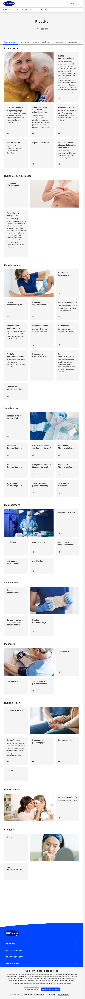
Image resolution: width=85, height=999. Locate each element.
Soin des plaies (58, 42)
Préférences (28, 995)
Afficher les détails (63, 995)
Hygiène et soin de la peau (41, 42)
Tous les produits (10, 42)
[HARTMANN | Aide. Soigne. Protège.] (9, 3)
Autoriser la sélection (31, 989)
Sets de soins (72, 42)
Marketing (52, 995)
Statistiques (40, 995)
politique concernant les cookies (61, 983)
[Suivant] (82, 42)
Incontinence (24, 42)
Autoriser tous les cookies (50, 989)
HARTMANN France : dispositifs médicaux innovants (20, 10)
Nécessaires (15, 995)
